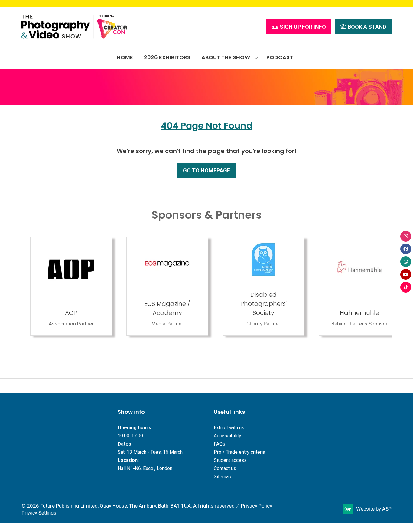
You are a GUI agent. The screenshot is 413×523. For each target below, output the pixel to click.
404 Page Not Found (206, 125)
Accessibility (227, 436)
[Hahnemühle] (350, 286)
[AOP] (62, 286)
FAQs (219, 444)
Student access (230, 460)
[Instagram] (405, 236)
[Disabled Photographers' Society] (254, 286)
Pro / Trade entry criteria (239, 452)
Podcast (279, 57)
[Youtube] (405, 274)
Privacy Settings (38, 513)
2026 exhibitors (167, 57)
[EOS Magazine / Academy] (158, 286)
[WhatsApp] (405, 261)
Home (125, 57)
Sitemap (222, 476)
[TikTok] (405, 287)
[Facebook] (405, 249)
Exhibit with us (229, 427)
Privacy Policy (256, 506)
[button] (298, 26)
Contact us (225, 468)
